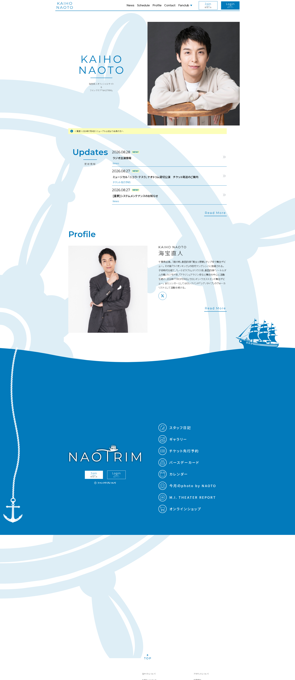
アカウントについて (201, 673)
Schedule (143, 5)
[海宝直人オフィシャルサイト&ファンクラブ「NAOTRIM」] (65, 5)
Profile (156, 5)
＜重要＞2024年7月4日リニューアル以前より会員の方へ (99, 131)
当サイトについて (149, 673)
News (130, 5)
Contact (169, 5)
